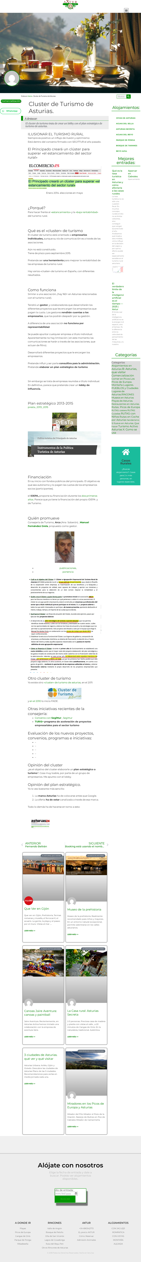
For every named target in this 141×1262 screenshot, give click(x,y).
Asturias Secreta (125, 129)
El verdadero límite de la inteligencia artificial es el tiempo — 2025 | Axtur (118, 296)
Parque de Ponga (125, 140)
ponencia (68, 571)
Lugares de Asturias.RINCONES (123, 393)
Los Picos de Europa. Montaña (123, 382)
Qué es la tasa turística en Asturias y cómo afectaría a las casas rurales (118, 182)
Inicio (30, 96)
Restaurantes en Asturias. (125, 404)
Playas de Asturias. (122, 400)
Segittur (67, 718)
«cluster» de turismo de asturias (62, 682)
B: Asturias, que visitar (124, 370)
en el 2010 (35, 701)
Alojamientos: (126, 107)
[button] (126, 10)
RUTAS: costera (119, 410)
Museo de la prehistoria (84, 909)
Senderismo (133, 420)
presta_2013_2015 (38, 407)
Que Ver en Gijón (36, 908)
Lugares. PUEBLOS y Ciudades (125, 386)
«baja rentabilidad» (86, 212)
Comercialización (11, 101)
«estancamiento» (61, 212)
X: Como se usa (124, 431)
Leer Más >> (29, 931)
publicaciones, (68, 568)
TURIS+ (39, 721)
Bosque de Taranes (126, 145)
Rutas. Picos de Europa (126, 407)
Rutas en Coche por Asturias (125, 418)
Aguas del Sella (125, 123)
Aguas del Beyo (124, 134)
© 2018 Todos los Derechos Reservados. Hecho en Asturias (70, 1253)
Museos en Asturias (123, 397)
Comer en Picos (121, 378)
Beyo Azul (121, 151)
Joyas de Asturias (125, 118)
